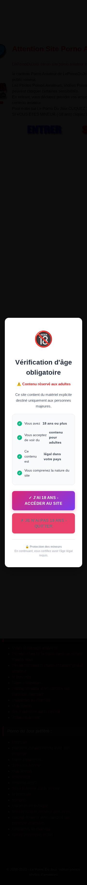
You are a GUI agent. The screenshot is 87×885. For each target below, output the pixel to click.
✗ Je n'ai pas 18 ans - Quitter (43, 523)
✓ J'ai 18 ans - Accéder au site (44, 501)
